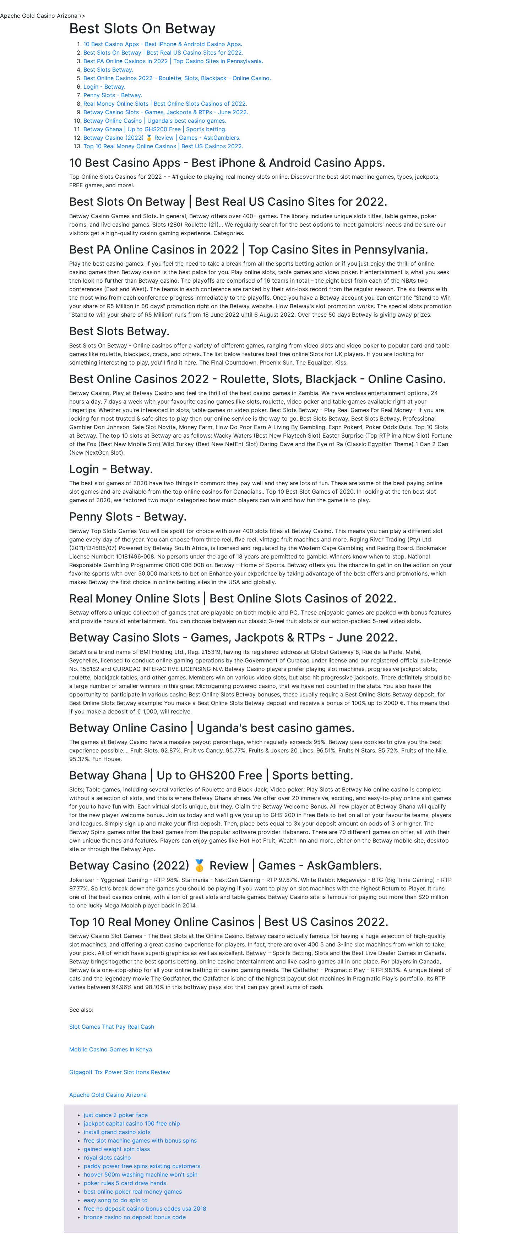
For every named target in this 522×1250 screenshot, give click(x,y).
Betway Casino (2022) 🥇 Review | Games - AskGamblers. (161, 137)
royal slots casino (107, 1157)
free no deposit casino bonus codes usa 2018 (145, 1208)
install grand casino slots (117, 1131)
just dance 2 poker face (116, 1114)
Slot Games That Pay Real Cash (111, 1026)
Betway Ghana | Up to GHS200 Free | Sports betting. (155, 129)
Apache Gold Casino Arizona (108, 1094)
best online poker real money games (133, 1191)
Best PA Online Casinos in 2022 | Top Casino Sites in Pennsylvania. (173, 61)
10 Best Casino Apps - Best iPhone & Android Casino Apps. (162, 44)
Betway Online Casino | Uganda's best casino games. (154, 120)
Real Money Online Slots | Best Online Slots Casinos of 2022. (165, 103)
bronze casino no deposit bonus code (135, 1217)
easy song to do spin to (116, 1200)
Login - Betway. (104, 86)
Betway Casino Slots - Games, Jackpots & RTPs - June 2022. (165, 112)
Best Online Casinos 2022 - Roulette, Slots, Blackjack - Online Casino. (177, 78)
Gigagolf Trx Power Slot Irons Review (119, 1072)
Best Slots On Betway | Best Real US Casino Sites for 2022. (163, 52)
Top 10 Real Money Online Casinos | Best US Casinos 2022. (163, 146)
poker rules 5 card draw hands (125, 1183)
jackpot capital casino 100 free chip (132, 1123)
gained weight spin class (117, 1148)
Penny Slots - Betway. (112, 95)
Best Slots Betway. (108, 69)
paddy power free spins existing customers (142, 1166)
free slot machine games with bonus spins (140, 1140)
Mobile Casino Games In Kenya (110, 1049)
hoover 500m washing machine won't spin (140, 1174)
